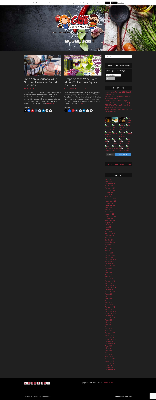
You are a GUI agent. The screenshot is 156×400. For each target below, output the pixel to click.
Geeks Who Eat (37, 396)
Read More (120, 3)
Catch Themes (128, 396)
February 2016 (110, 359)
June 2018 (108, 298)
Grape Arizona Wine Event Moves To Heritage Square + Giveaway (82, 82)
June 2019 (108, 272)
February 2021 (110, 233)
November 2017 (110, 313)
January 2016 (109, 361)
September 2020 (110, 242)
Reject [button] (114, 3)
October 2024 (109, 186)
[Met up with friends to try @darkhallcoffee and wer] (129, 120)
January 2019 (109, 283)
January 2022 (109, 214)
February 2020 (110, 255)
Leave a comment (39, 89)
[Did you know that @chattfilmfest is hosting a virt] (129, 148)
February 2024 (110, 188)
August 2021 (109, 223)
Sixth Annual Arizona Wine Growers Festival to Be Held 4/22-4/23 (41, 82)
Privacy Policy (108, 383)
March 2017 (109, 331)
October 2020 (109, 240)
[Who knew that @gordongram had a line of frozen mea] (108, 141)
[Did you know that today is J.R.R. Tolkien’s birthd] (115, 127)
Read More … (50, 103)
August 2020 (109, 244)
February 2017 (110, 333)
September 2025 (110, 184)
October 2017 (109, 316)
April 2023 (108, 195)
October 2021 (109, 218)
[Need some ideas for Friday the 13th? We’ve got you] (122, 148)
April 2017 (108, 329)
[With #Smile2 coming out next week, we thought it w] (108, 120)
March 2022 (109, 212)
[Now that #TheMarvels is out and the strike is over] (122, 134)
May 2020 (108, 249)
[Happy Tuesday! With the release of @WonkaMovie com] (108, 134)
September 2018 (110, 292)
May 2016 (108, 352)
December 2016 (110, 337)
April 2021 (108, 231)
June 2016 (108, 350)
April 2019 (108, 277)
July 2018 (108, 296)
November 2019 (110, 262)
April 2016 (108, 355)
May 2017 (108, 326)
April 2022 (108, 210)
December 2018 (110, 285)
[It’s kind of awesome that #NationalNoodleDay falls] (122, 120)
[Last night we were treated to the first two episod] (122, 127)
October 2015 (109, 368)
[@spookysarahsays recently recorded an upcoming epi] (129, 134)
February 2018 (110, 307)
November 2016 (110, 339)
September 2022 (110, 205)
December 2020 (110, 236)
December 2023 (110, 190)
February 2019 (110, 281)
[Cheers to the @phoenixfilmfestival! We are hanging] (115, 134)
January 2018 (109, 309)
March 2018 (109, 305)
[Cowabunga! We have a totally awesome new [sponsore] (108, 127)
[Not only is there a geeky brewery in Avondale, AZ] (115, 141)
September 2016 (110, 344)
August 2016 (109, 346)
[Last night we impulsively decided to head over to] (108, 148)
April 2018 (108, 303)
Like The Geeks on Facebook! (119, 164)
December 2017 (110, 311)
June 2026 (108, 182)
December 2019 (110, 259)
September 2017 (110, 318)
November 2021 (110, 216)
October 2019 (109, 264)
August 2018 (109, 294)
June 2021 (108, 227)
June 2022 (108, 208)
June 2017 (108, 324)
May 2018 (108, 301)
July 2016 (108, 348)
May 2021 (108, 229)
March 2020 (109, 253)
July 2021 (108, 225)
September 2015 (110, 370)
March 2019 (109, 279)
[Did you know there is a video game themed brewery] (122, 141)
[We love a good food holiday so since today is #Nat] (115, 120)
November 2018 (110, 288)
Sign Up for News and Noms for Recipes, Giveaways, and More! (116, 71)
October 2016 (109, 342)
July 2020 (108, 246)
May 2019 (108, 275)
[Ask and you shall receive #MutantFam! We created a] (115, 148)
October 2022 (109, 203)
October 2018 (109, 290)
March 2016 (109, 357)
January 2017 (109, 335)
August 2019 (109, 268)
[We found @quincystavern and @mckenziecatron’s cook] (129, 141)
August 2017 (109, 320)
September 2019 (110, 266)
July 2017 (108, 322)
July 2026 (108, 179)
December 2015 (110, 363)
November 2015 (110, 365)
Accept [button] (107, 3)
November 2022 (110, 201)
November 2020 (110, 238)
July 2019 (108, 270)
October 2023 (109, 192)
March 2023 (109, 197)
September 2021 (110, 220)
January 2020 (109, 257)
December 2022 (110, 199)
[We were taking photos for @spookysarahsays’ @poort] (129, 127)
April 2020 (108, 251)
